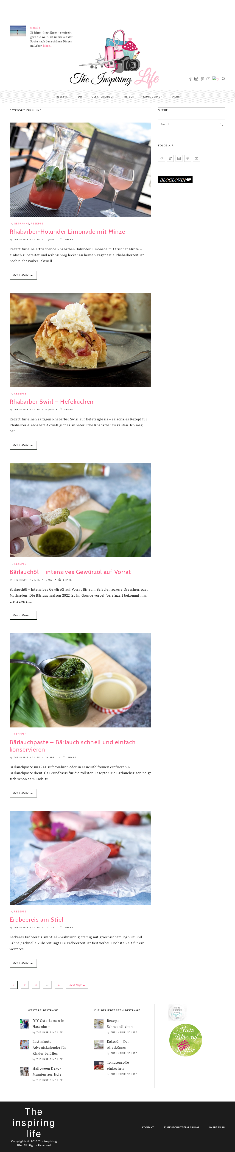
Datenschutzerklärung (181, 1127)
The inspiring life (27, 239)
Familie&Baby (152, 96)
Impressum (217, 1127)
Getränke (21, 223)
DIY (80, 96)
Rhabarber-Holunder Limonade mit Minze (67, 231)
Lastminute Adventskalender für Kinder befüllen (49, 1047)
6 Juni (49, 409)
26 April (51, 757)
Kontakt (148, 1127)
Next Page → (77, 985)
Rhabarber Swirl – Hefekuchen (52, 401)
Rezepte (62, 96)
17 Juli (49, 927)
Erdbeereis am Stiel (37, 919)
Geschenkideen (103, 96)
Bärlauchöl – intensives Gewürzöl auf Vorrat (70, 572)
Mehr (176, 96)
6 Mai (49, 579)
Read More (23, 275)
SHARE (68, 239)
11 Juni (49, 239)
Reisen (129, 96)
